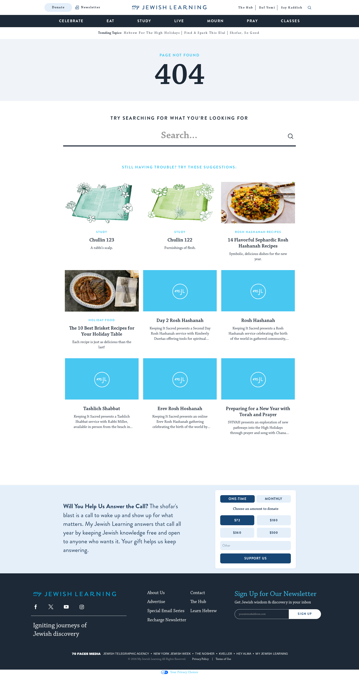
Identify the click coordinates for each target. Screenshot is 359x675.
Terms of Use (223, 659)
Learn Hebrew (203, 611)
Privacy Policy (200, 659)
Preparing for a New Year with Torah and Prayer (258, 412)
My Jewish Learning (272, 653)
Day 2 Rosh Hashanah (180, 321)
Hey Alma (243, 653)
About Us (156, 593)
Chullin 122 (179, 240)
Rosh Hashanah (258, 321)
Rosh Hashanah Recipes (258, 232)
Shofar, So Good (244, 33)
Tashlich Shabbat (101, 409)
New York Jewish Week (172, 653)
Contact (197, 593)
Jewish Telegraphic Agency (126, 653)
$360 (237, 532)
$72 (237, 520)
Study (101, 232)
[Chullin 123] (102, 202)
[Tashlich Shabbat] (102, 379)
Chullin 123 (101, 240)
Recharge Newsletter (166, 620)
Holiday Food (102, 320)
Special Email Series (165, 611)
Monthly (273, 498)
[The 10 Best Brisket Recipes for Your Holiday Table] (102, 291)
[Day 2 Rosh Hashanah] (180, 291)
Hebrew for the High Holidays (152, 33)
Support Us (255, 558)
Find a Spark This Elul (205, 33)
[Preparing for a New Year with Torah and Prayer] (258, 379)
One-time (237, 498)
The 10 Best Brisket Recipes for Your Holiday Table (101, 331)
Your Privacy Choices (184, 672)
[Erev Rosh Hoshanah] (180, 379)
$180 (274, 520)
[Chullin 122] (180, 202)
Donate (58, 7)
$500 (274, 532)
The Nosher (204, 653)
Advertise (156, 601)
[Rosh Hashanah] (258, 291)
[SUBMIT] (291, 138)
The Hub (198, 601)
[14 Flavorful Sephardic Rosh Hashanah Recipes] (258, 202)
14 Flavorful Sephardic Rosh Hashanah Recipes (258, 243)
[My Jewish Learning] (74, 597)
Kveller (225, 653)
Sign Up (305, 614)
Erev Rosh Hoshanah (179, 409)
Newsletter (91, 7)
